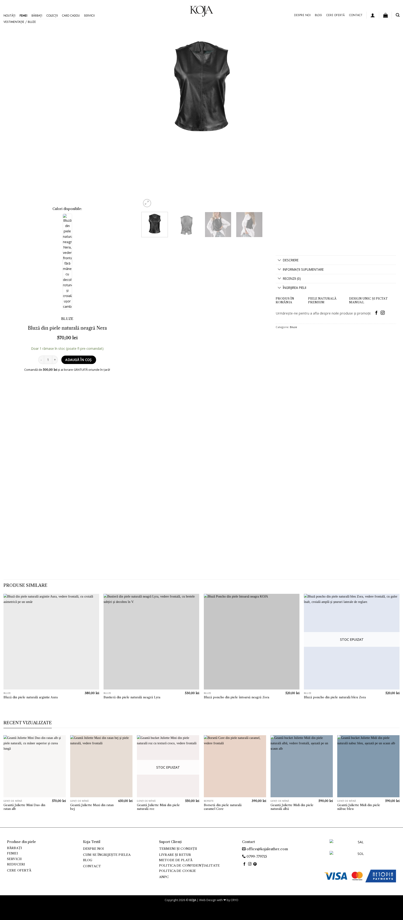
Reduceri (16, 864)
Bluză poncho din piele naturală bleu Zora (335, 697)
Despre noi (302, 15)
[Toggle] (279, 260)
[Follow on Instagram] (383, 313)
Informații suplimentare (303, 269)
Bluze (32, 22)
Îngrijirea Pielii (294, 287)
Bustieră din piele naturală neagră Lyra (132, 697)
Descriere (291, 260)
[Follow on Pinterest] (255, 864)
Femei (23, 16)
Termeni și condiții (178, 849)
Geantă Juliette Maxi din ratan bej (92, 807)
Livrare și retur (175, 855)
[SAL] (359, 845)
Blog (318, 15)
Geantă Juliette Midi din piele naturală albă (292, 807)
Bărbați (36, 16)
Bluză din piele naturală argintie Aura (30, 697)
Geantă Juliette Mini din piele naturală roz (158, 807)
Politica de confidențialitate (189, 866)
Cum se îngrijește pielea (107, 855)
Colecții (52, 16)
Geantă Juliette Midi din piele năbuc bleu (358, 807)
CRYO (234, 900)
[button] (372, 15)
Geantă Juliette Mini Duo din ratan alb (24, 807)
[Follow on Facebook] (376, 313)
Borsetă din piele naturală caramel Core (223, 807)
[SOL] (359, 856)
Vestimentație (13, 22)
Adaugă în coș (78, 359)
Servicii (89, 16)
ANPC (164, 877)
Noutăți (9, 16)
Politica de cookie (177, 871)
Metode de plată (175, 860)
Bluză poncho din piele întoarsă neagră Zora (236, 697)
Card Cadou (71, 16)
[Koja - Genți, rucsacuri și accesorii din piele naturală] (201, 11)
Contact (356, 15)
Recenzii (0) (292, 278)
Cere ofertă (335, 15)
